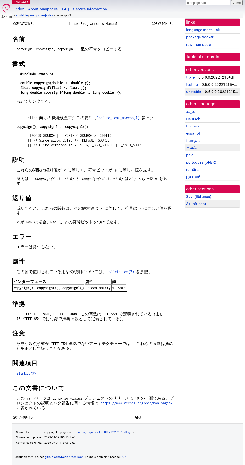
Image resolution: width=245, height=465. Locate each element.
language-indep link (203, 30)
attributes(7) (121, 272)
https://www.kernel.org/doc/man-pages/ (136, 403)
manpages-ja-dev (41, 15)
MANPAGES (21, 1)
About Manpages (43, 9)
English (192, 126)
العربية (191, 111)
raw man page (198, 44)
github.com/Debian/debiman (64, 457)
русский (193, 176)
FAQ (65, 9)
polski (191, 155)
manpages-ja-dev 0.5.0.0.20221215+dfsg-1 (104, 432)
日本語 (192, 147)
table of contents (203, 56)
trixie (190, 77)
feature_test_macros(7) (117, 118)
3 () (196, 203)
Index (19, 9)
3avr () (198, 196)
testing (192, 84)
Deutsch (193, 119)
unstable (22, 15)
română (193, 169)
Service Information (90, 9)
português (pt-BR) (201, 162)
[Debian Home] (6, 9)
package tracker (199, 37)
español (193, 133)
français (193, 140)
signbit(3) (26, 373)
